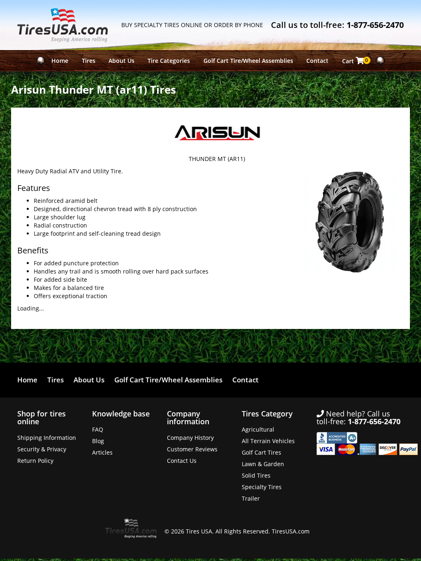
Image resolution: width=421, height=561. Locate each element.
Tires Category (267, 413)
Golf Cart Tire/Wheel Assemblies (248, 60)
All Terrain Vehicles (268, 441)
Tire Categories (169, 60)
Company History (190, 437)
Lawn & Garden (263, 464)
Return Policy (35, 460)
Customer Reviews (192, 449)
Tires (88, 60)
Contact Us (182, 460)
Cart (355, 61)
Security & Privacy (41, 449)
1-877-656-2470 (375, 24)
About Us (121, 60)
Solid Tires (256, 475)
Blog (98, 441)
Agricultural (258, 429)
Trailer (251, 498)
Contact (317, 60)
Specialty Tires (262, 487)
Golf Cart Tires (261, 452)
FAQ (97, 429)
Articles (102, 452)
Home (59, 60)
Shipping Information (46, 437)
